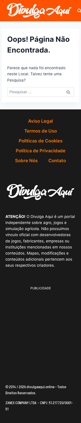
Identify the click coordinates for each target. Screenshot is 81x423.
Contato (57, 160)
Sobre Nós (26, 160)
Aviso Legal (40, 121)
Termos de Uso (40, 131)
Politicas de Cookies (41, 141)
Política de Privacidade (40, 150)
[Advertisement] (40, 331)
